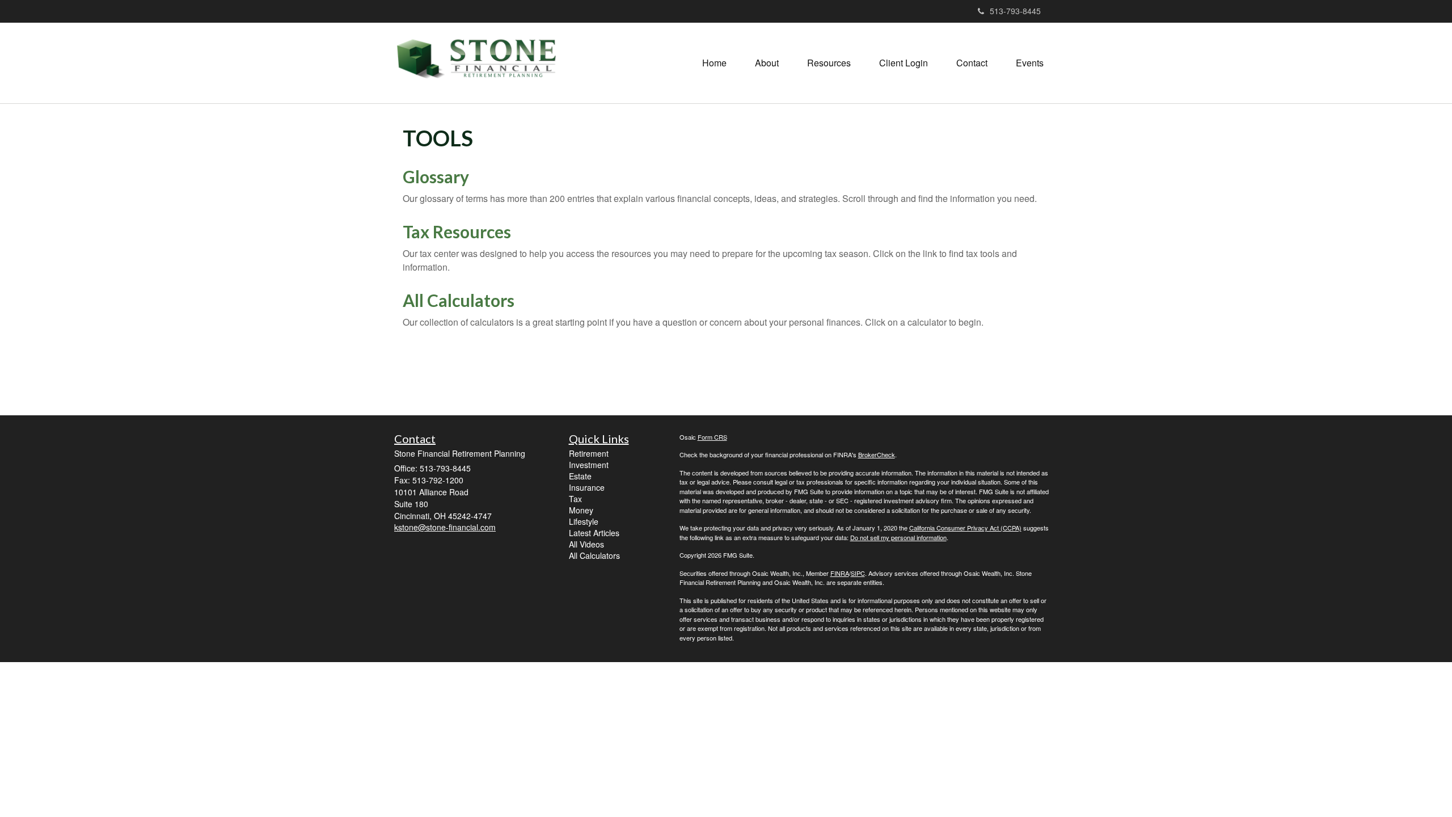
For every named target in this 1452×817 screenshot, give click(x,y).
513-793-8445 (1015, 10)
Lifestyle (583, 521)
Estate (580, 476)
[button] (767, 63)
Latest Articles (594, 532)
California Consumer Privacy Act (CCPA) (965, 527)
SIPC (858, 573)
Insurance (587, 487)
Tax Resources (457, 231)
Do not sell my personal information (898, 537)
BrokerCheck (876, 454)
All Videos (586, 544)
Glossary (436, 176)
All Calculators (458, 300)
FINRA (839, 573)
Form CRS (712, 436)
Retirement (589, 453)
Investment (589, 464)
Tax (575, 498)
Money (581, 510)
